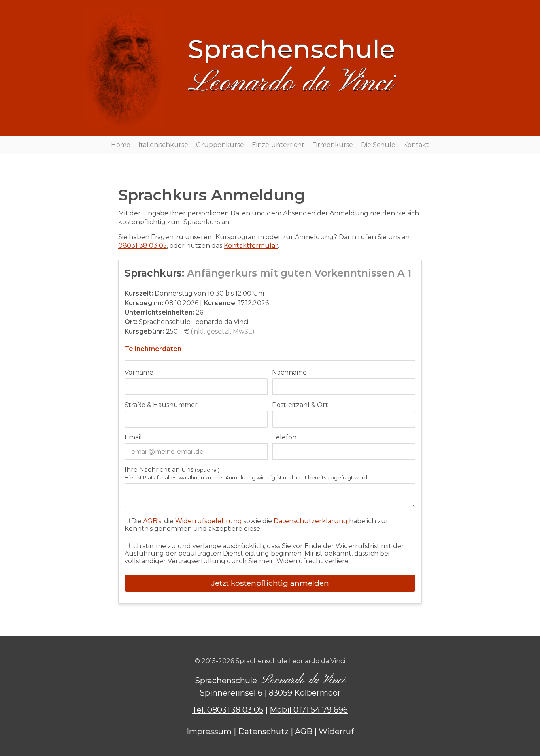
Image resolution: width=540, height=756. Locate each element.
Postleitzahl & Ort (300, 405)
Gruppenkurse (220, 145)
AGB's (152, 521)
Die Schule (378, 145)
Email (133, 437)
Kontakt (416, 145)
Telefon (284, 437)
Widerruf (336, 731)
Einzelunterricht (278, 145)
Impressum (209, 731)
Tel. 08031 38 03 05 (227, 710)
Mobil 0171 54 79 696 (309, 710)
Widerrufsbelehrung (208, 521)
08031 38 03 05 (142, 245)
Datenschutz (263, 731)
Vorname (139, 372)
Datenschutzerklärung (310, 521)
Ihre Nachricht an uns (248, 473)
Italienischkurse (163, 145)
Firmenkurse (332, 145)
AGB (303, 731)
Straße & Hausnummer (161, 405)
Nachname (289, 372)
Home (120, 145)
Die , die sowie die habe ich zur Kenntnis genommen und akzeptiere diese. (257, 524)
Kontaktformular (251, 245)
